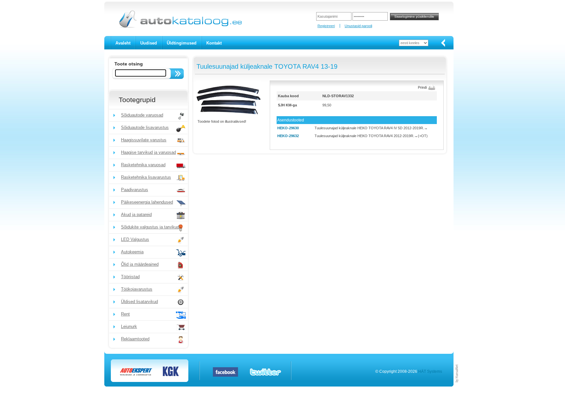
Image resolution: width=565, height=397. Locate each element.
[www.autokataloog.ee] (180, 26)
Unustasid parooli (358, 26)
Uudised (148, 43)
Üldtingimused (182, 43)
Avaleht (122, 43)
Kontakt (214, 43)
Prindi (422, 87)
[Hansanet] (457, 385)
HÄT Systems (430, 371)
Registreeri (326, 26)
